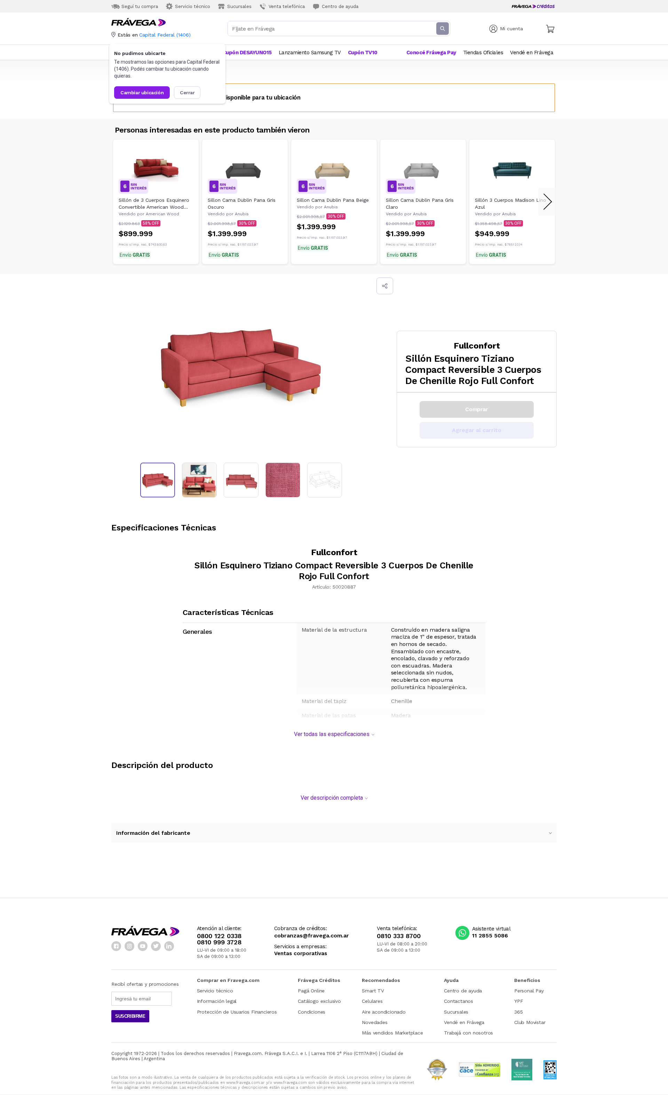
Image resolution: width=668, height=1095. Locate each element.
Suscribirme (130, 1016)
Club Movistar (529, 1022)
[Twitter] (156, 946)
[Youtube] (143, 946)
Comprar (476, 409)
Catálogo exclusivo (319, 1001)
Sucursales (456, 1012)
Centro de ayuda (463, 990)
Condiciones (311, 1012)
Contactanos (458, 1001)
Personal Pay (529, 990)
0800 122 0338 (219, 936)
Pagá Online (311, 990)
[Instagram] (129, 946)
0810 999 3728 (219, 942)
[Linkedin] (169, 946)
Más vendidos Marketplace (392, 1033)
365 (518, 1012)
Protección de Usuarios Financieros (237, 1012)
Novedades (374, 1022)
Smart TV (373, 990)
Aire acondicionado (383, 1012)
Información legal (217, 1001)
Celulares (372, 1001)
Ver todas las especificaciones (331, 734)
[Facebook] (116, 946)
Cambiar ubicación (142, 92)
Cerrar (187, 92)
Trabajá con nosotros (468, 1033)
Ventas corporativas (300, 953)
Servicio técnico (215, 990)
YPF (518, 1001)
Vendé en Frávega (464, 1022)
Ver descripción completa (332, 797)
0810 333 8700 (399, 936)
